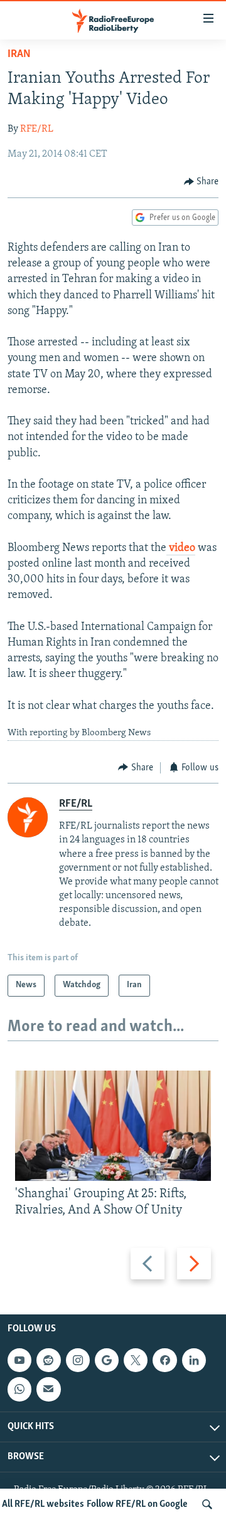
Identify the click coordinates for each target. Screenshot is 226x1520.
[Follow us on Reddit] (48, 1360)
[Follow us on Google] (107, 1360)
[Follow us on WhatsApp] (19, 1389)
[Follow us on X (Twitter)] (136, 1360)
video (180, 548)
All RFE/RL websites (43, 1504)
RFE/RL (36, 129)
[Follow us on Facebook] (164, 1360)
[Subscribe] (48, 1389)
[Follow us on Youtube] (19, 1360)
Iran (19, 54)
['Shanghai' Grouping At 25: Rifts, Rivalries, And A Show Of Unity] (113, 1126)
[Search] (207, 1504)
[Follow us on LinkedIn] (194, 1360)
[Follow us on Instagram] (78, 1360)
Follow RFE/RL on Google (137, 1504)
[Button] (201, 182)
